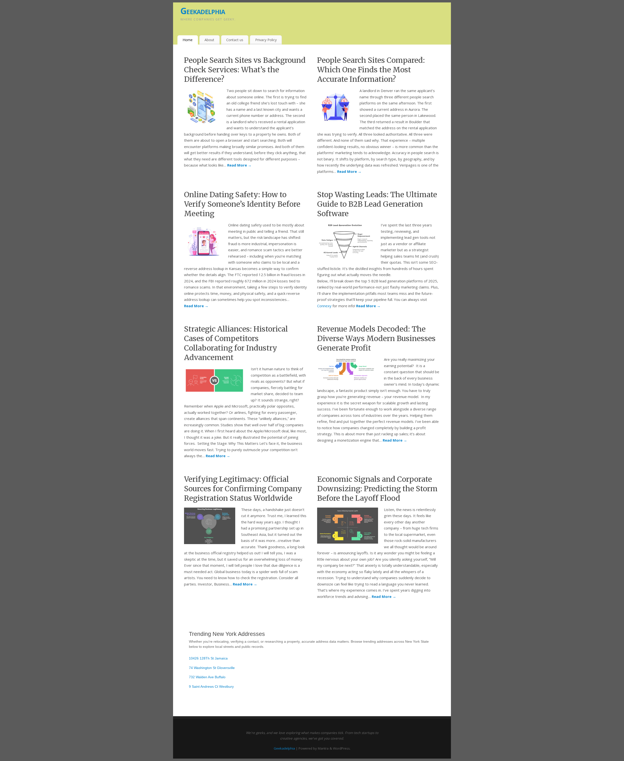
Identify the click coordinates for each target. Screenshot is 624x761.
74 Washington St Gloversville (212, 668)
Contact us (234, 39)
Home (188, 39)
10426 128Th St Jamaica (208, 658)
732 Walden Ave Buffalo (207, 677)
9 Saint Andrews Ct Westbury (211, 686)
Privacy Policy (266, 39)
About (209, 39)
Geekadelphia (202, 11)
